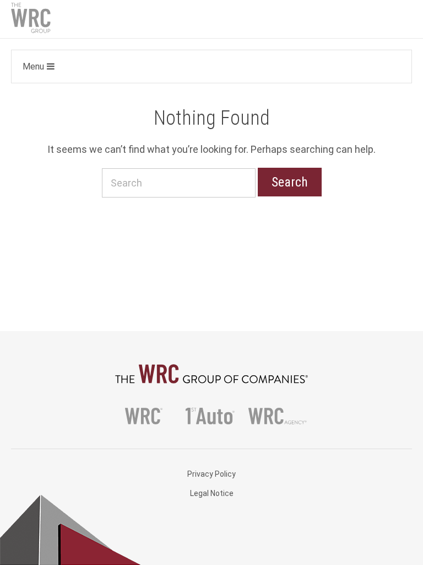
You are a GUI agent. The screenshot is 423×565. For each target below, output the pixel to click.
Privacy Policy (211, 474)
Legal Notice (212, 493)
